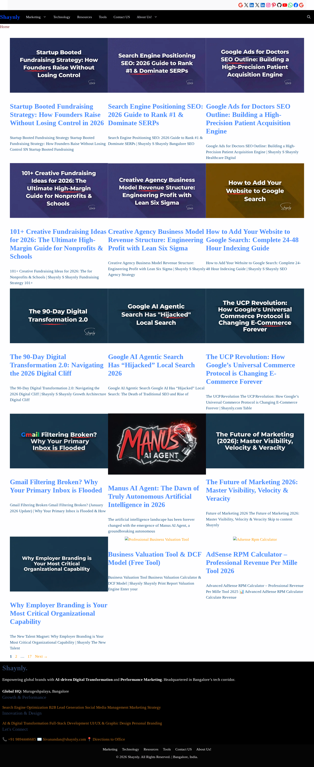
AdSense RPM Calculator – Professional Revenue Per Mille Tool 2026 (251, 562)
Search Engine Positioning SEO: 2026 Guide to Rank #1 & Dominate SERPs (155, 114)
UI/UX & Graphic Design (110, 723)
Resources (84, 17)
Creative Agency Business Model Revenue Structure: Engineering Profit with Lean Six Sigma (156, 240)
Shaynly (10, 17)
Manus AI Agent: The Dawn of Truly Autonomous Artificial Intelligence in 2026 (153, 496)
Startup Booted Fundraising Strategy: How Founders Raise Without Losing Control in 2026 (57, 114)
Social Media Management (106, 707)
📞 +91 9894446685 (19, 739)
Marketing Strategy (145, 707)
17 (30, 656)
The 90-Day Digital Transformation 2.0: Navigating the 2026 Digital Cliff (56, 365)
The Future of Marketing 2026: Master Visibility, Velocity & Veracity (252, 490)
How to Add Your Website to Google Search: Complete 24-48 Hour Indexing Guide (252, 240)
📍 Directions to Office (106, 739)
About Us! (144, 17)
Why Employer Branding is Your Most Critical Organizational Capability (58, 613)
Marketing (33, 17)
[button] (309, 17)
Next (41, 656)
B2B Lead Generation (66, 707)
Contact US (122, 17)
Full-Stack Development (69, 723)
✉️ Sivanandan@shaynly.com (61, 739)
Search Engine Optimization (25, 707)
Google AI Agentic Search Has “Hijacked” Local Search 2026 (151, 365)
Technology (61, 17)
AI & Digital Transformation (25, 723)
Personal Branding (147, 723)
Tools (103, 17)
